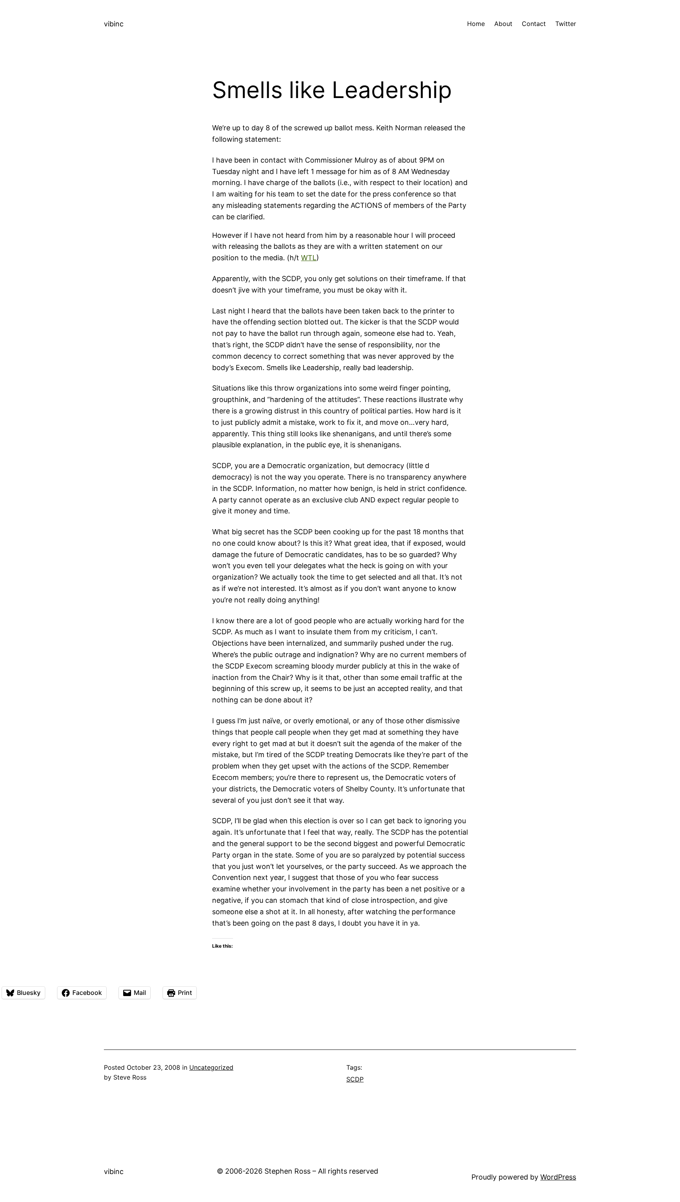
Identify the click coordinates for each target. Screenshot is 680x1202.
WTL (308, 258)
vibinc (114, 24)
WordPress (558, 1177)
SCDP (355, 1079)
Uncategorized (211, 1067)
